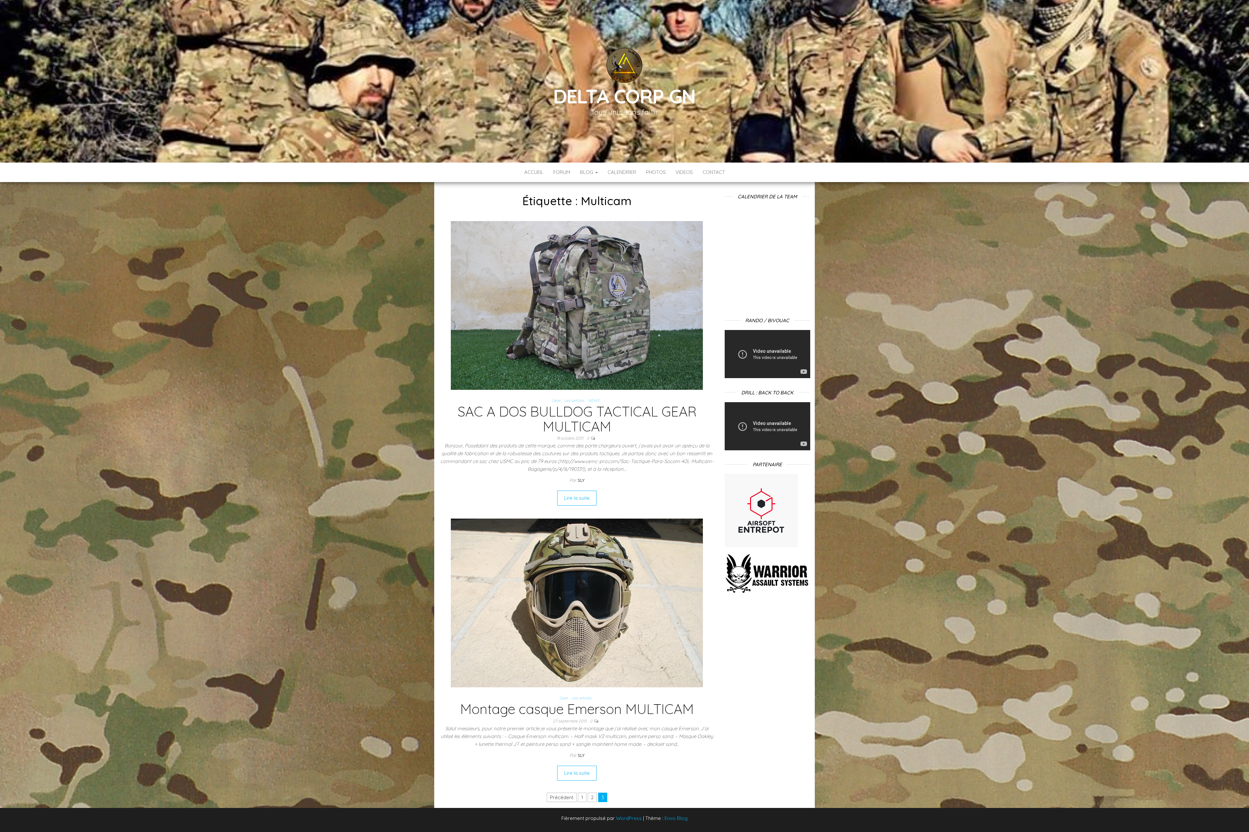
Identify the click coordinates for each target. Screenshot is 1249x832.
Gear (556, 400)
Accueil (534, 172)
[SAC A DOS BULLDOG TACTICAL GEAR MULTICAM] (577, 305)
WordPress (629, 818)
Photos (656, 172)
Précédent (561, 797)
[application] (767, 354)
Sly (581, 480)
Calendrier (622, 172)
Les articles (574, 400)
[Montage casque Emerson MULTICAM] (577, 603)
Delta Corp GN (624, 96)
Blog (587, 172)
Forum (561, 172)
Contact (714, 172)
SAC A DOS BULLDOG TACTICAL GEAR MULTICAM (577, 419)
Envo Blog (676, 818)
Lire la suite (577, 498)
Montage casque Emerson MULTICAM (577, 709)
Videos (684, 172)
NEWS (593, 400)
